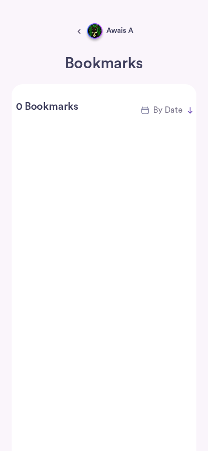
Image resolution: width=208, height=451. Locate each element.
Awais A (120, 30)
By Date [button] (167, 110)
